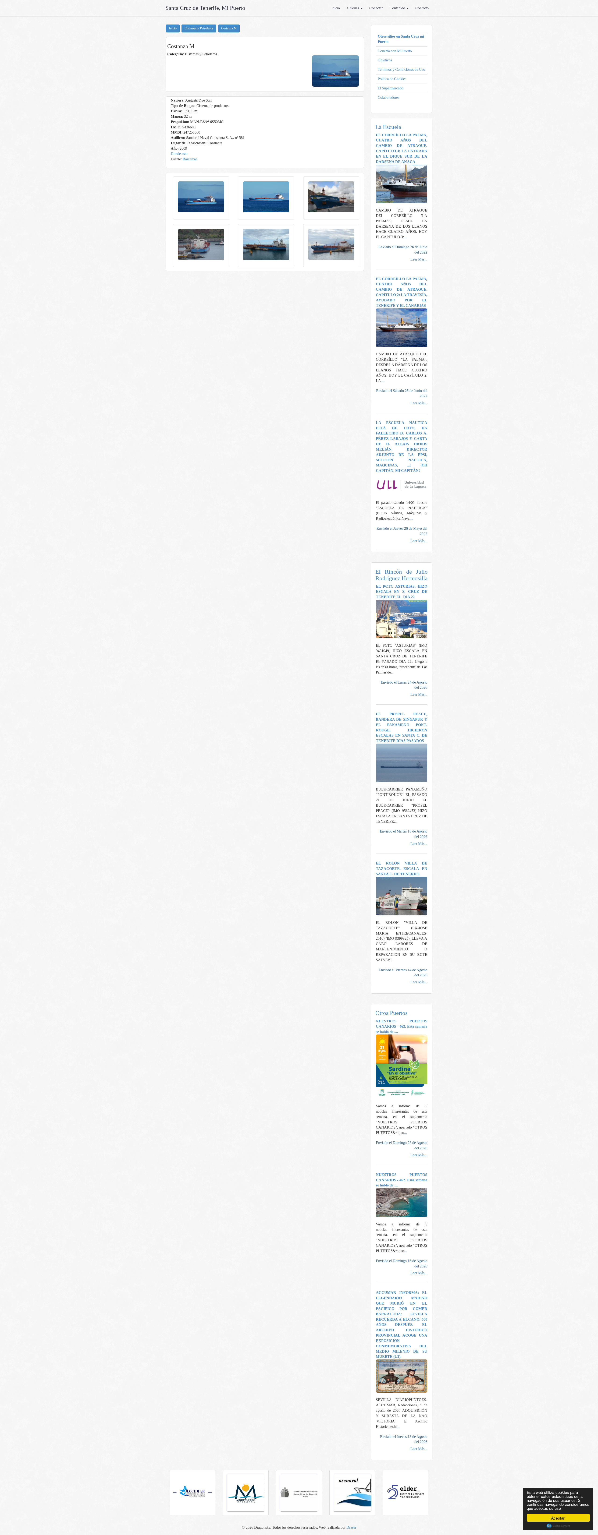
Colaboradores (388, 97)
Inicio (335, 8)
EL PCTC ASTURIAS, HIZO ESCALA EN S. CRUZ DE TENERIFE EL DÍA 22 (401, 591)
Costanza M (229, 28)
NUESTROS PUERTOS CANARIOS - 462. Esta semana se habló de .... (401, 1180)
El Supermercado (390, 88)
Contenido (398, 8)
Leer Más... (418, 259)
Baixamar (190, 159)
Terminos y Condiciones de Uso (401, 69)
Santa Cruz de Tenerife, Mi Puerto (205, 8)
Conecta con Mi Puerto (395, 51)
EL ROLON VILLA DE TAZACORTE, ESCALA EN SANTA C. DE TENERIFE (401, 868)
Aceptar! (558, 1518)
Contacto (422, 8)
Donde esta (179, 154)
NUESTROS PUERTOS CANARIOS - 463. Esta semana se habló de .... (401, 1026)
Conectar (376, 8)
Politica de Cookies (392, 79)
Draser (351, 1527)
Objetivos (385, 60)
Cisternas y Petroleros (199, 28)
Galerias (353, 8)
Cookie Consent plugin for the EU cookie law (558, 1525)
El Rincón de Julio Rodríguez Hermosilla (401, 574)
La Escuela (388, 127)
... (405, 237)
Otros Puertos (391, 1013)
